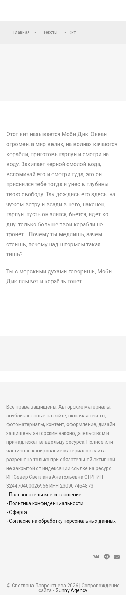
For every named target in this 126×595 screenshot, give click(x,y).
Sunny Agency (72, 590)
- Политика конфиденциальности (44, 503)
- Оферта (16, 512)
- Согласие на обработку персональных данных (61, 521)
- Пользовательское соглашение (44, 494)
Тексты (50, 32)
